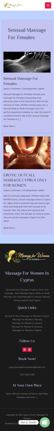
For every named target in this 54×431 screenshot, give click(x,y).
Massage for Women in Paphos (27, 330)
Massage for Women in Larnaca (27, 323)
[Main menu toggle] (48, 5)
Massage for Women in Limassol (27, 326)
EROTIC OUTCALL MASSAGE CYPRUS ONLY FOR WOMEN (25, 180)
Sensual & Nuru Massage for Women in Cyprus (27, 316)
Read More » (9, 126)
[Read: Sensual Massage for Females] (27, 61)
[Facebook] (24, 349)
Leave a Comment (12, 88)
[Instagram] (29, 349)
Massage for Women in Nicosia (27, 319)
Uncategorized (30, 88)
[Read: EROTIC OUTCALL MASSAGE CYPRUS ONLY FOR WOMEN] (27, 152)
